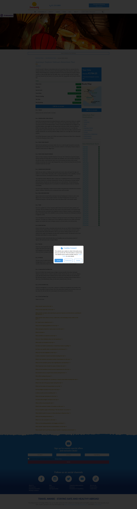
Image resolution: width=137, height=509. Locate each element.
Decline (78, 260)
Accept (59, 260)
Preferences (68, 260)
